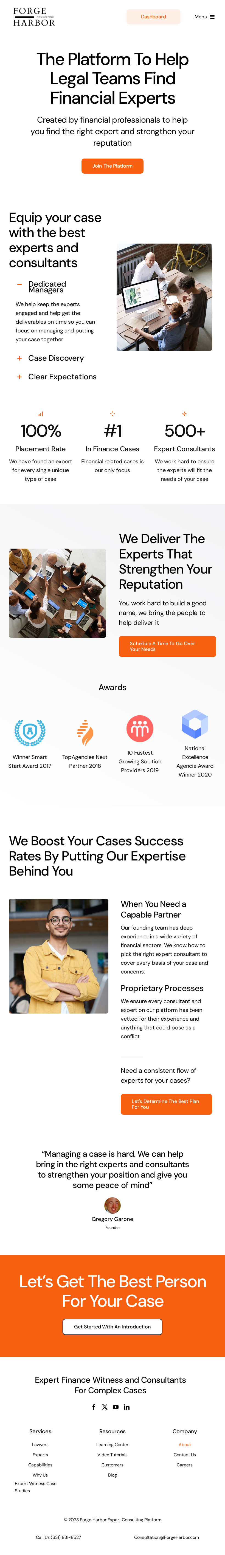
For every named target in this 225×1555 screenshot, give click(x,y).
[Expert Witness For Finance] (40, 7)
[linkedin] (127, 1407)
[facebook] (94, 1407)
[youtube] (116, 1407)
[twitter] (105, 1407)
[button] (58, 287)
